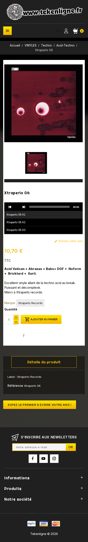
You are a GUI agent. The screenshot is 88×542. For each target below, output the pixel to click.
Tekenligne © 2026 (44, 534)
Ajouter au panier (41, 319)
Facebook (33, 458)
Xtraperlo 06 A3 (15, 230)
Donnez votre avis (68, 241)
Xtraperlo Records (30, 303)
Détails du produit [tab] (44, 362)
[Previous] (10, 207)
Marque (9, 303)
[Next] (24, 207)
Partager (23, 335)
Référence (15, 385)
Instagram (54, 458)
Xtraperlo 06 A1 (15, 214)
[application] (43, 218)
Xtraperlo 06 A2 (15, 222)
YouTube (43, 458)
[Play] (17, 207)
